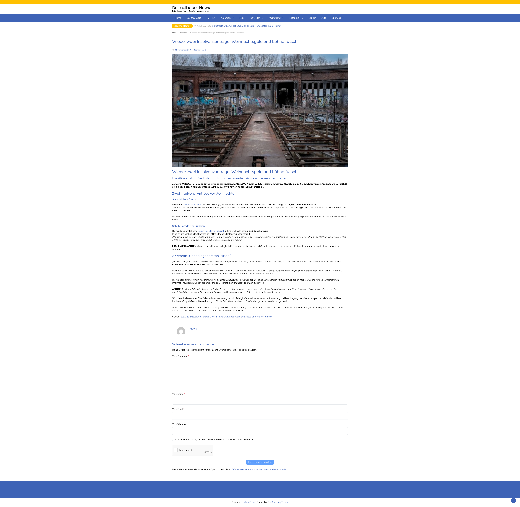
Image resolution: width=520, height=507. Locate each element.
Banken (312, 18)
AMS (204, 50)
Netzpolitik (294, 18)
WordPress (249, 502)
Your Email (177, 409)
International (275, 18)
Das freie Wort (194, 18)
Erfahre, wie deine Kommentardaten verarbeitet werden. (260, 469)
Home (178, 18)
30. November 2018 (183, 50)
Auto (323, 18)
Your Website (179, 424)
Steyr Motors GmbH (192, 204)
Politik (242, 18)
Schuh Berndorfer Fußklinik (211, 231)
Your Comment (180, 356)
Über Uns (336, 18)
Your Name (177, 394)
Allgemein (226, 18)
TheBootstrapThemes (278, 502)
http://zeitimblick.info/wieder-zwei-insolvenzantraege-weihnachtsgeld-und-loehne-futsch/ (226, 316)
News (193, 328)
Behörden (255, 18)
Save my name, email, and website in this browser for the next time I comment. (214, 439)
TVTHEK (210, 18)
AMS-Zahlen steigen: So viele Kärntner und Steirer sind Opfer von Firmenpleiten (251, 26)
